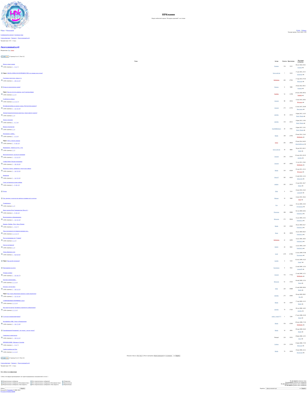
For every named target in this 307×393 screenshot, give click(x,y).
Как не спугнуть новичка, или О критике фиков (20, 92)
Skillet (299, 151)
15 (17, 171)
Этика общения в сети (9, 252)
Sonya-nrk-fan (276, 73)
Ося (276, 205)
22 (19, 81)
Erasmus (276, 66)
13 (17, 108)
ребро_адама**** (276, 316)
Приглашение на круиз (9, 268)
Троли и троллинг (8, 120)
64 (19, 254)
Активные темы (18, 35)
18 (15, 164)
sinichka (276, 115)
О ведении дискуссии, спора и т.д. (12, 78)
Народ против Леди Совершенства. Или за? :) (15, 210)
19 (17, 164)
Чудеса (5, 191)
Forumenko (10, 390)
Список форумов (5, 38)
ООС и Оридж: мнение (13, 140)
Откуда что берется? (8, 245)
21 (17, 81)
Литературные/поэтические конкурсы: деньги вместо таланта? (20, 113)
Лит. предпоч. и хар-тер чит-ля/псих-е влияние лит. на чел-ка (19, 198)
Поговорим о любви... (9, 133)
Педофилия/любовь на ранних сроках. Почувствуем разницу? (20, 106)
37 (19, 275)
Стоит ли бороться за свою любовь (12, 182)
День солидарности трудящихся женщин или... (16, 231)
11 (18, 143)
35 (15, 275)
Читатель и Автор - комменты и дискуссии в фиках (17, 168)
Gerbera (276, 344)
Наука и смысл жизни (9, 64)
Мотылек (299, 81)
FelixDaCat (300, 213)
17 (17, 324)
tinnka (12, 50)
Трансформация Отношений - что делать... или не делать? (19, 330)
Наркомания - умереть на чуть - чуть (13, 147)
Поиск (304, 30)
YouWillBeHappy (276, 128)
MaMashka (276, 80)
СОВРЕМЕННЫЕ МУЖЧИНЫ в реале (14, 300)
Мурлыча (299, 102)
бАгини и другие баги (9, 286)
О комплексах (7, 203)
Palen (299, 199)
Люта (299, 338)
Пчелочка (276, 212)
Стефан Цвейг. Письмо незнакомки (12, 161)
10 (16, 143)
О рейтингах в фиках (9, 99)
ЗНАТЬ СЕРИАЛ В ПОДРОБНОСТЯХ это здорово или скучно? (25, 73)
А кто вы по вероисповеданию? (11, 316)
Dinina (299, 185)
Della (276, 191)
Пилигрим (300, 352)
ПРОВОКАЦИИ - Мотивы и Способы (13, 342)
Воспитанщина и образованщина (12, 217)
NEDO (276, 247)
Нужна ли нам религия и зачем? (11, 87)
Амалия (276, 101)
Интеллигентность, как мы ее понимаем (14, 154)
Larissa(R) (299, 192)
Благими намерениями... (9, 279)
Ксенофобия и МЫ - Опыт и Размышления (14, 321)
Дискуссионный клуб (24, 38)
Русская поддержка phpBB (8, 391)
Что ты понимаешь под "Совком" (12, 238)
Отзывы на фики (7, 273)
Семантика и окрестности (10, 335)
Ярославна (300, 109)
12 (15, 108)
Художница (300, 206)
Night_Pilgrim (299, 116)
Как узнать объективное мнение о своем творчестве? (21, 293)
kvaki (276, 254)
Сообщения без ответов (7, 35)
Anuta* (300, 262)
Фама (276, 233)
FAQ (298, 30)
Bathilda (276, 94)
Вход (3, 30)
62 (15, 254)
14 (19, 108)
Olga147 (276, 177)
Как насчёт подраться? (13, 261)
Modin (276, 135)
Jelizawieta (300, 179)
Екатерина (300, 255)
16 (19, 171)
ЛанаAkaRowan (299, 144)
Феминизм (6, 175)
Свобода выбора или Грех (10, 349)
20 (15, 81)
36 (17, 275)
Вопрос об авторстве (8, 126)
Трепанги (13, 38)
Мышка (276, 198)
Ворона (276, 87)
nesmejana (299, 74)
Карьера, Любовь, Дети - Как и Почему (13, 224)
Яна (9, 50)
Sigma (299, 283)
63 (17, 254)
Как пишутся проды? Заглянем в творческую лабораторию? (19, 307)
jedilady (276, 184)
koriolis (276, 261)
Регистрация (10, 30)
